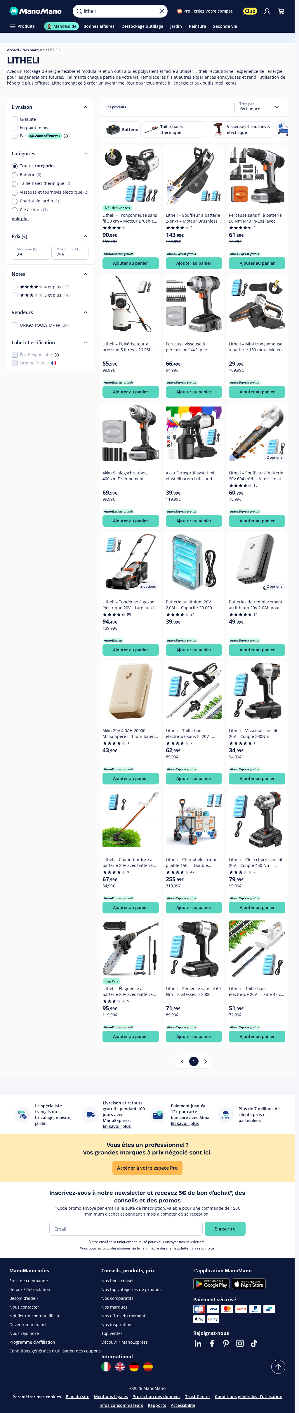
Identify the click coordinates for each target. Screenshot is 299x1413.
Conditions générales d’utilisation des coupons (55, 1351)
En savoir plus (203, 1248)
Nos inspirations (117, 1324)
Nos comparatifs (117, 1298)
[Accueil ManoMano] (36, 11)
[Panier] (281, 11)
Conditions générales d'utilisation (248, 1396)
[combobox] (259, 107)
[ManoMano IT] (106, 1366)
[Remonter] (278, 1367)
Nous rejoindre (24, 1333)
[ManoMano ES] (148, 1366)
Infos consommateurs (121, 1405)
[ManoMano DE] (134, 1366)
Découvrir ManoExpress (124, 1342)
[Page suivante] (205, 1061)
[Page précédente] (182, 1061)
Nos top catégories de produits (131, 1289)
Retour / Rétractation (29, 1289)
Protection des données (156, 1396)
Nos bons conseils (119, 1280)
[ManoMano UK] (120, 1366)
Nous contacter (24, 1307)
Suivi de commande (28, 1280)
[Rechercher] (79, 11)
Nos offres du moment (123, 1316)
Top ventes (112, 1333)
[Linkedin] (198, 1343)
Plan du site (77, 1396)
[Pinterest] (226, 1343)
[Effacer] (161, 11)
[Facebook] (212, 1343)
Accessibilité (183, 1405)
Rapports (157, 1405)
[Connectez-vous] (267, 11)
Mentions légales (111, 1396)
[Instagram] (240, 1343)
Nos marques (33, 49)
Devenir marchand (27, 1324)
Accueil (13, 49)
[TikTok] (254, 1343)
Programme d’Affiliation (32, 1342)
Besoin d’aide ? (23, 1298)
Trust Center (197, 1396)
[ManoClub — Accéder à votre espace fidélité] (250, 11)
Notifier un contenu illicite (34, 1316)
